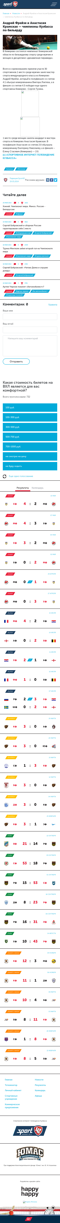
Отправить (16, 361)
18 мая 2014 (7, 245)
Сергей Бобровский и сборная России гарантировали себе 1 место (22, 227)
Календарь (40, 1090)
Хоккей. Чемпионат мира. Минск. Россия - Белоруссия (24, 208)
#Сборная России (23, 233)
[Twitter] (55, 180)
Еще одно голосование (20, 476)
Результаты (40, 1085)
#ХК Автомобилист (40, 291)
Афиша (38, 1096)
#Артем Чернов (22, 291)
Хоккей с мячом (13, 953)
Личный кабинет (13, 1090)
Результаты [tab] (23, 487)
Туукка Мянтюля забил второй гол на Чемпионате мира (28, 250)
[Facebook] (51, 180)
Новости (39, 1079)
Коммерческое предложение (12, 1106)
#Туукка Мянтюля (42, 256)
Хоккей (9, 214)
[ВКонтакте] (47, 180)
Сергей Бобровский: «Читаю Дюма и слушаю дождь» (25, 269)
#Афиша (19, 214)
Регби (10, 836)
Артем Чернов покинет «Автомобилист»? (23, 286)
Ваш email (8, 323)
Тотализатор (11, 1085)
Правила (52, 304)
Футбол (10, 613)
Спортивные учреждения (11, 1097)
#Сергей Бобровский (43, 233)
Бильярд (9, 169)
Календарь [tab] (37, 487)
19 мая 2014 (7, 222)
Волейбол (11, 718)
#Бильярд (21, 169)
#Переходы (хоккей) (14, 295)
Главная (8, 1079)
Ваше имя (8, 310)
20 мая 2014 (7, 203)
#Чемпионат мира (13, 237)
